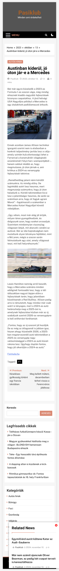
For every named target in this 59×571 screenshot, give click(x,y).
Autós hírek (15, 62)
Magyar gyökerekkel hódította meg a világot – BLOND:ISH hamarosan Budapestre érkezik (28, 445)
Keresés (11, 408)
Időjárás (12, 520)
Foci (10, 508)
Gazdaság (13, 514)
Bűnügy (12, 502)
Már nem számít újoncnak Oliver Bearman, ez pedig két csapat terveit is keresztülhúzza (34, 559)
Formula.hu (13, 354)
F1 (19, 361)
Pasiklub (29, 13)
